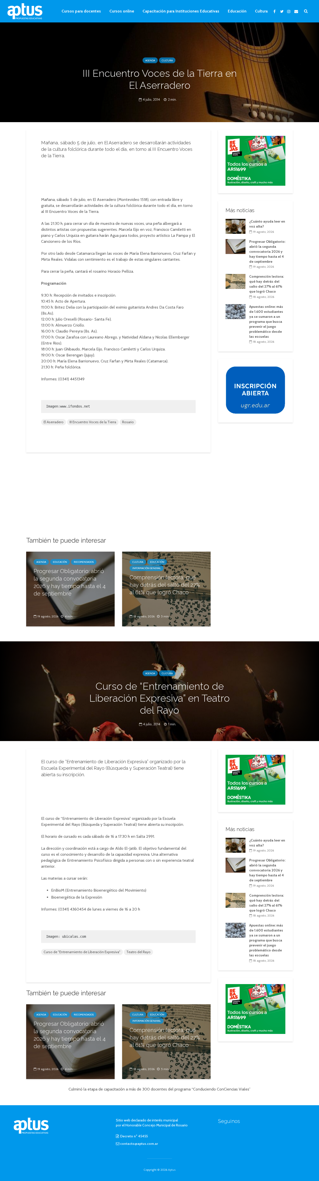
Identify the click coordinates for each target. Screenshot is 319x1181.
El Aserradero (54, 422)
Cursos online (121, 11)
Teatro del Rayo (138, 952)
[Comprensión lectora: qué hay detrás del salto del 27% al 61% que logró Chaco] (235, 281)
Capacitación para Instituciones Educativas (181, 11)
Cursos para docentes (81, 11)
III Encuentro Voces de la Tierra (93, 422)
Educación (237, 11)
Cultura (261, 11)
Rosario (128, 422)
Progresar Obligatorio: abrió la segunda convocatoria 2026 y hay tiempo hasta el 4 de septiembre (70, 582)
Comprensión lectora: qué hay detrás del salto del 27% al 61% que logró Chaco (165, 584)
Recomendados (84, 562)
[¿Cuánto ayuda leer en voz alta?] (235, 226)
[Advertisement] (118, 176)
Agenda (150, 60)
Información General (146, 568)
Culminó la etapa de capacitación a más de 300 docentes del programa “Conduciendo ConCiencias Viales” (159, 1089)
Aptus (171, 1170)
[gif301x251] (255, 390)
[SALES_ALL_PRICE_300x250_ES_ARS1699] (255, 160)
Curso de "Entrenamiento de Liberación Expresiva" (82, 952)
